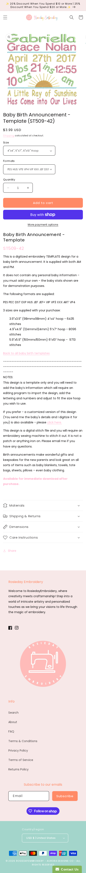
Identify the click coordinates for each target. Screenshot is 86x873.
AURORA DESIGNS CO (60, 861)
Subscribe (64, 796)
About (12, 722)
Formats (9, 161)
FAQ (11, 731)
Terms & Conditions (22, 741)
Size (6, 142)
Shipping (8, 135)
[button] (5, 17)
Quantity (9, 180)
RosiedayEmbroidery (30, 861)
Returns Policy (18, 769)
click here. (54, 422)
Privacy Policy (18, 750)
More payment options (43, 224)
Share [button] (12, 551)
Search (13, 713)
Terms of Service (20, 760)
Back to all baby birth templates (26, 353)
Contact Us (69, 869)
